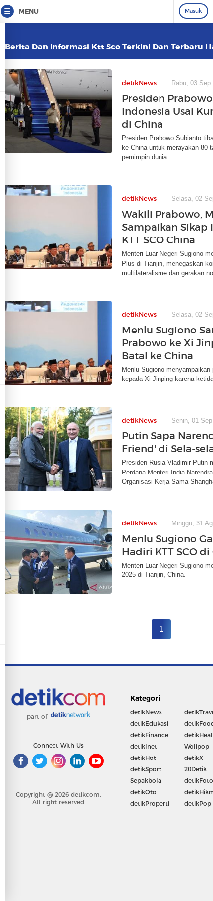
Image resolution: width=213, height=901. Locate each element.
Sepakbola (145, 780)
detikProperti (149, 803)
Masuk (193, 10)
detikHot (143, 757)
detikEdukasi (149, 723)
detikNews (146, 712)
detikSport (145, 769)
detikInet (143, 746)
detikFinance (149, 735)
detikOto (143, 792)
